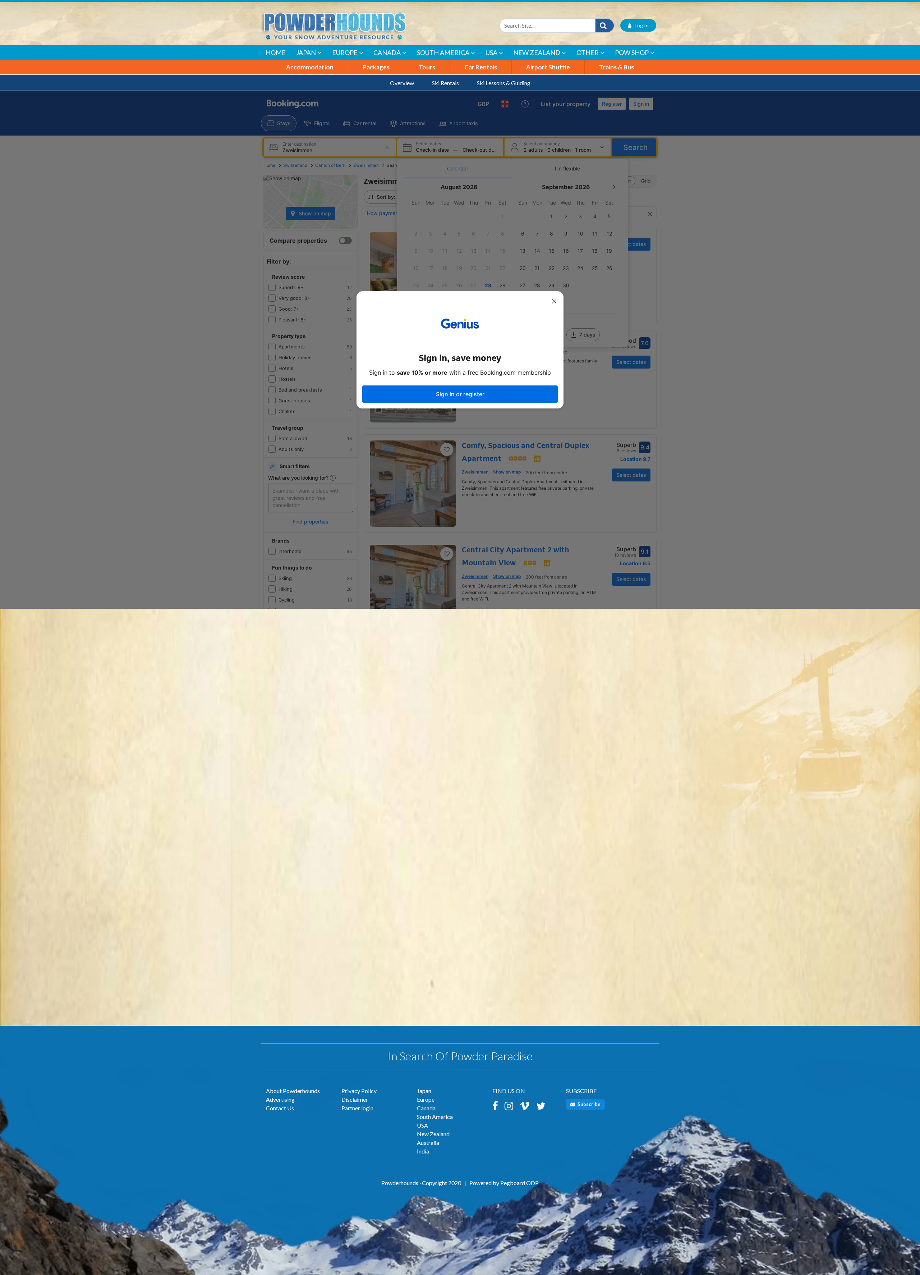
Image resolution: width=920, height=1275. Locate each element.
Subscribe (588, 1104)
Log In (640, 25)
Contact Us (280, 1108)
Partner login (357, 1108)
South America (443, 52)
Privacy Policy (359, 1090)
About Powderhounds (293, 1090)
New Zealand (536, 52)
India (423, 1151)
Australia (428, 1142)
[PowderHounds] (358, 25)
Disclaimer (354, 1099)
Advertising (280, 1099)
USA (491, 52)
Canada (387, 52)
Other (587, 52)
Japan (306, 52)
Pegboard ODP (519, 1182)
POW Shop (632, 52)
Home (276, 52)
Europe (345, 52)
